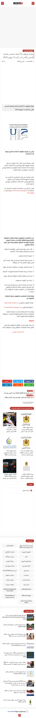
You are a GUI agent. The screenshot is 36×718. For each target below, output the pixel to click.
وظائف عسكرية (10, 584)
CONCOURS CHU (26, 589)
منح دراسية (26, 584)
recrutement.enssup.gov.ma (20, 190)
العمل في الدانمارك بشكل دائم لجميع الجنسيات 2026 (26, 546)
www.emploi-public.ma (11, 302)
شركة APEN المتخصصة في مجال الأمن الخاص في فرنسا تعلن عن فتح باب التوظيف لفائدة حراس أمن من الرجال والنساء (14, 683)
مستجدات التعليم (10, 575)
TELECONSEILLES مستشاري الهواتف (10, 596)
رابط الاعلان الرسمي (18, 331)
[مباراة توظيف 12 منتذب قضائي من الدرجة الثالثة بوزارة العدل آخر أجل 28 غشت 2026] (26, 443)
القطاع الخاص (9, 545)
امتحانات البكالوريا (9, 552)
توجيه (26, 556)
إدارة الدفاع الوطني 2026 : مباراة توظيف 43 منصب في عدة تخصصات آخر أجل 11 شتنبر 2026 (15, 654)
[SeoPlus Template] (27, 711)
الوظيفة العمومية (28, 51)
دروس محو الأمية (10, 556)
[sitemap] (19, 715)
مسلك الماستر (26, 580)
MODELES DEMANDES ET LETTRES (10, 590)
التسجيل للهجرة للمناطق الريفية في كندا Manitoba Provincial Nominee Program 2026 (14, 617)
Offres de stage (26, 595)
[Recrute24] (16, 715)
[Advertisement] (18, 28)
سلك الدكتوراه (9, 561)
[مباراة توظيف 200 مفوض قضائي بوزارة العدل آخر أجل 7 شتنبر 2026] (26, 419)
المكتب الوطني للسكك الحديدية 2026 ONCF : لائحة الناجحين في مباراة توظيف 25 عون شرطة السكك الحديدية (9, 478)
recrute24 (10, 711)
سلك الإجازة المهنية (26, 561)
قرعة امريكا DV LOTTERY (9, 570)
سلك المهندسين (26, 566)
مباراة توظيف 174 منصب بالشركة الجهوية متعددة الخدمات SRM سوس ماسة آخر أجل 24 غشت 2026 (10, 455)
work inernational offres (26, 601)
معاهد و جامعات (10, 580)
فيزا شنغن (26, 570)
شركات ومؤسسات (9, 566)
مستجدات (26, 575)
